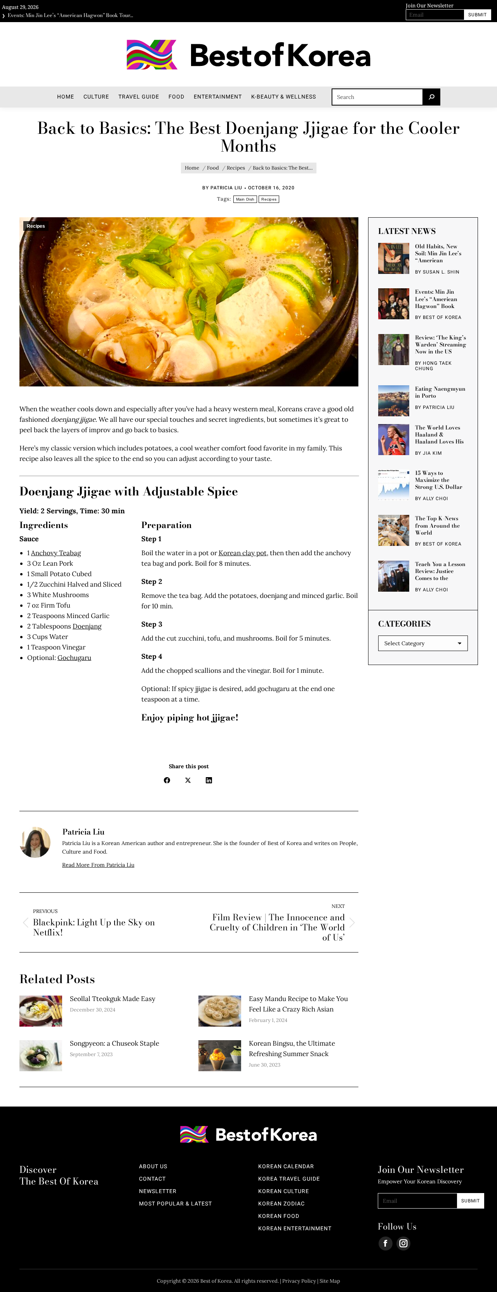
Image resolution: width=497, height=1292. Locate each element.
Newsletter (158, 1191)
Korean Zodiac (281, 1204)
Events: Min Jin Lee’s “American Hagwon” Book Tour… (70, 13)
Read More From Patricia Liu (98, 864)
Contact (152, 1179)
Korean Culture (283, 1191)
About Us (153, 1166)
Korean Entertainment (295, 1228)
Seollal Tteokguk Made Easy (112, 998)
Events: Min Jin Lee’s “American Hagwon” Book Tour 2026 (436, 298)
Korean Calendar (286, 1166)
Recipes (268, 199)
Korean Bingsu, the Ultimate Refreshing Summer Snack (292, 1048)
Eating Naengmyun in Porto (440, 392)
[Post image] (40, 1011)
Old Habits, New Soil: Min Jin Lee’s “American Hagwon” (438, 253)
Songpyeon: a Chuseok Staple (114, 1043)
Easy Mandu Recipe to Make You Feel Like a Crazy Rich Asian (298, 1003)
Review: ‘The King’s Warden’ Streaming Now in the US (440, 344)
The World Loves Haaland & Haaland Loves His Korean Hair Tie (439, 434)
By (222, 188)
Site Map (330, 1281)
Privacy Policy (299, 1281)
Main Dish (245, 199)
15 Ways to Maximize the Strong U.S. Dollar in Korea (438, 479)
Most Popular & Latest (175, 1204)
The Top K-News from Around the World (437, 525)
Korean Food (278, 1216)
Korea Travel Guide (289, 1179)
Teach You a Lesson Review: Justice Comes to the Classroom (440, 571)
